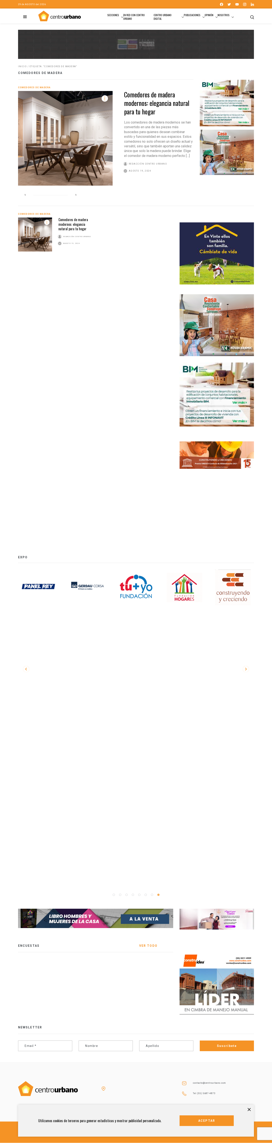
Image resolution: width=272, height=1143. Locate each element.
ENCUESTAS (29, 945)
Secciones (113, 15)
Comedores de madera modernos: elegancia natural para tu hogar (156, 103)
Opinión (209, 15)
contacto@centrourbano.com (209, 1083)
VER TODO (148, 945)
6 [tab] (145, 895)
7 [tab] (152, 895)
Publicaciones (192, 15)
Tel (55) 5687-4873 (204, 1093)
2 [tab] (120, 895)
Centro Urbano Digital (162, 16)
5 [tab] (139, 895)
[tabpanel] (39, 587)
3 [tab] (126, 895)
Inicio (22, 66)
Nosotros (224, 15)
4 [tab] (133, 895)
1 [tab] (114, 895)
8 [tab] (158, 895)
